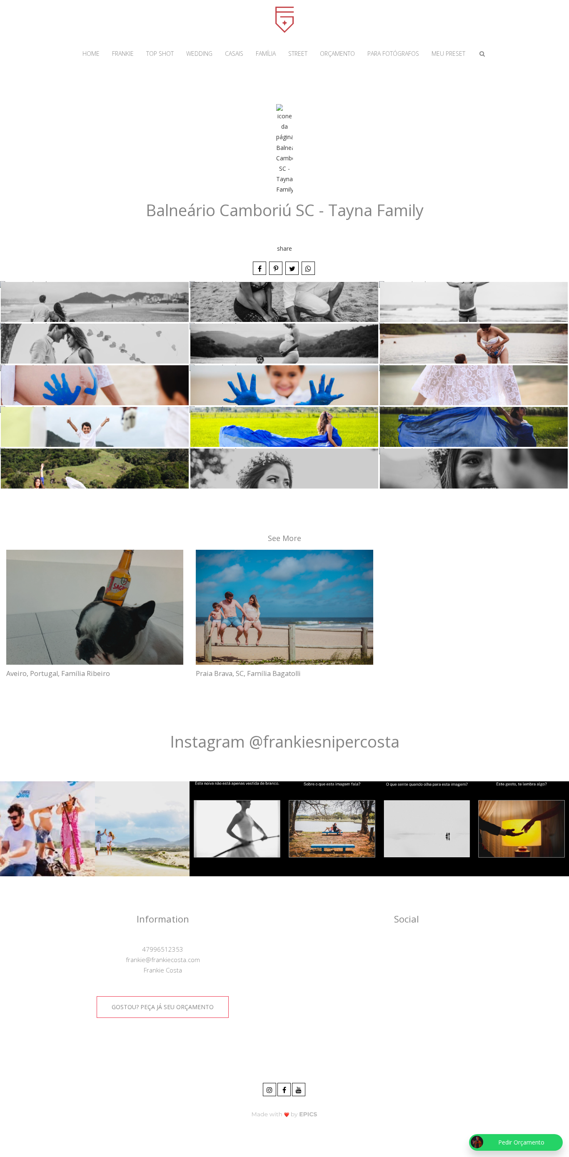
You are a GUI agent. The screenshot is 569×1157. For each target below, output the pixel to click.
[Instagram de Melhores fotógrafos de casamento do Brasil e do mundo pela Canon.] (270, 1088)
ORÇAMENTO (337, 53)
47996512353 (162, 949)
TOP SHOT (160, 53)
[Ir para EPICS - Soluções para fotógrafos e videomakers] (284, 1113)
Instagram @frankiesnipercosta (284, 741)
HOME (91, 53)
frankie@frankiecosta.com (163, 959)
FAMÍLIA (266, 53)
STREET (297, 53)
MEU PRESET (448, 53)
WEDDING (199, 53)
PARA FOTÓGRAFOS (393, 53)
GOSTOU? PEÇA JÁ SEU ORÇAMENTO (163, 1007)
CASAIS (234, 53)
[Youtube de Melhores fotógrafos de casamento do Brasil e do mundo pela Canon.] (299, 1088)
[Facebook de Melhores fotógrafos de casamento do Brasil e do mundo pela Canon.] (284, 1088)
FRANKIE (123, 53)
